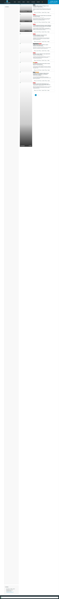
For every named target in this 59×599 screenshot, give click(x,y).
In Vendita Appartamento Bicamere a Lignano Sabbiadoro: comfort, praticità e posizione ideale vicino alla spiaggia (42, 26)
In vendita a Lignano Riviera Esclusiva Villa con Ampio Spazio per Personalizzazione (41, 64)
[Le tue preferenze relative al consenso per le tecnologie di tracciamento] (29, 597)
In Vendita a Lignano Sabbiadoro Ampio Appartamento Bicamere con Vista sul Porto (41, 54)
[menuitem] (42, 2)
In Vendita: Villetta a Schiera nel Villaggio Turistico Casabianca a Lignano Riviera (41, 6)
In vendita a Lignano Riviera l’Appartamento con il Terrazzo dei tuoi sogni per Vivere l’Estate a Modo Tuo (41, 84)
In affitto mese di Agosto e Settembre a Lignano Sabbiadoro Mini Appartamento (40, 45)
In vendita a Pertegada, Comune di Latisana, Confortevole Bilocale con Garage (40, 35)
